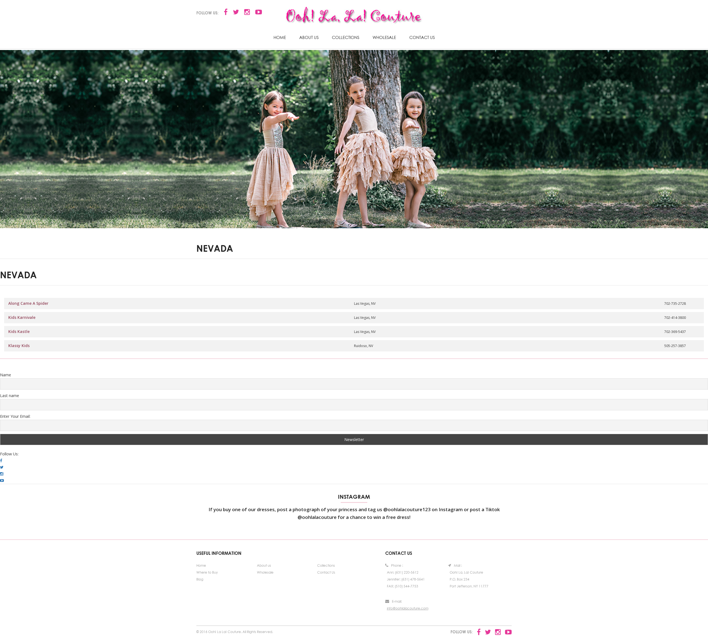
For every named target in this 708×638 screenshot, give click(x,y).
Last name (9, 395)
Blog (199, 579)
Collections (345, 37)
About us (309, 37)
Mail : (458, 565)
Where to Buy (207, 572)
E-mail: (397, 601)
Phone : (397, 565)
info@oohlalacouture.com (407, 608)
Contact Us (422, 37)
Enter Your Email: (15, 416)
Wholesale (384, 37)
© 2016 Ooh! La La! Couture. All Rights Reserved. (234, 632)
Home (280, 37)
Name (5, 374)
